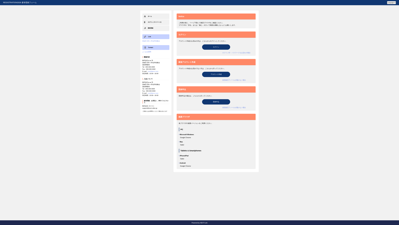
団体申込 (216, 102)
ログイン (216, 47)
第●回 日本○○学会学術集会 (151, 41)
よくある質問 (146, 52)
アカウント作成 (216, 74)
